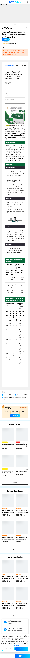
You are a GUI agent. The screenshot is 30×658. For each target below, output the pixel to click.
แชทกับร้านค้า (15, 415)
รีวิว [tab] (17, 66)
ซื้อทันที (7, 656)
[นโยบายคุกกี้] (16, 645)
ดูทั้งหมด (15, 482)
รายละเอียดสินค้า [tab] (9, 66)
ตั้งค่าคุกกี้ (8, 649)
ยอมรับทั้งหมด (21, 649)
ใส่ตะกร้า (24, 656)
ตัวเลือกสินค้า (5, 39)
